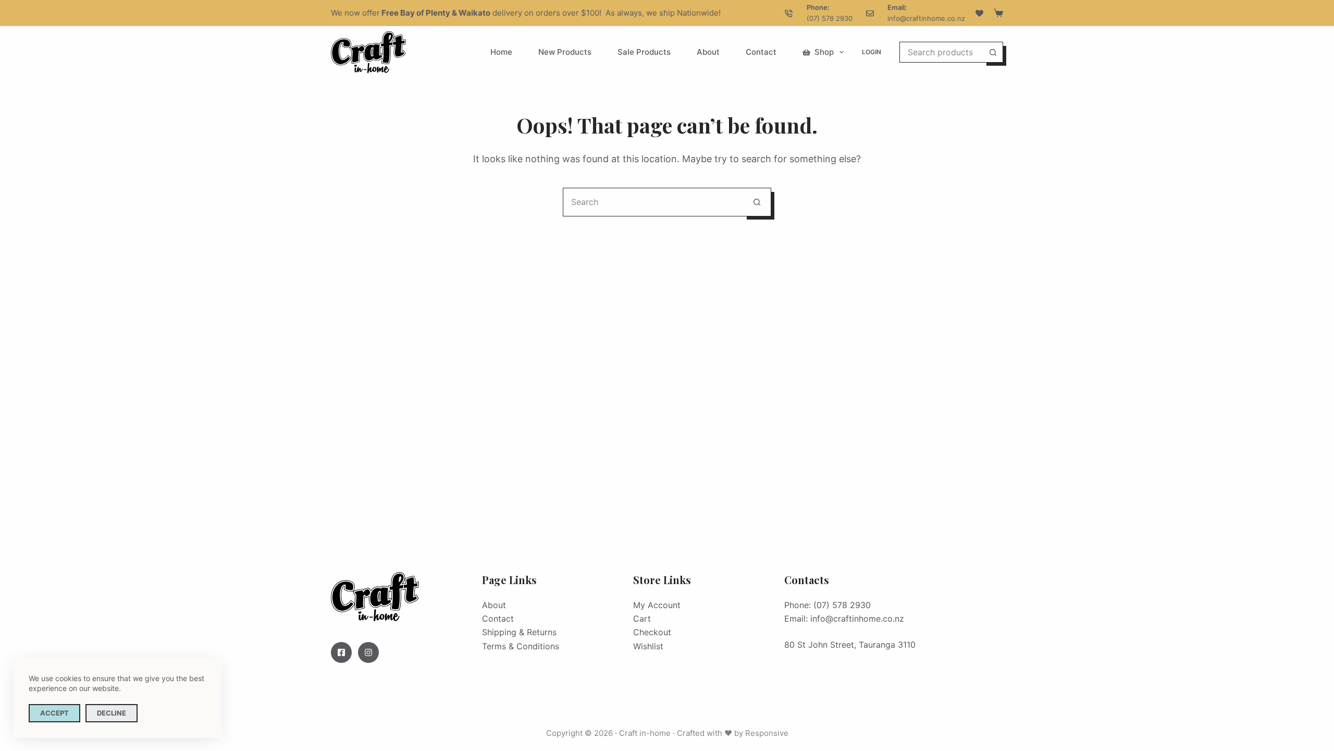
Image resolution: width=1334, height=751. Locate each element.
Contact (761, 52)
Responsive (766, 733)
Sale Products (644, 52)
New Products (564, 52)
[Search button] (993, 52)
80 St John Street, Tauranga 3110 (850, 644)
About (708, 52)
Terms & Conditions (520, 646)
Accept (54, 713)
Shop (824, 52)
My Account (657, 605)
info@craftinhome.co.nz (926, 18)
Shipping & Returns (519, 632)
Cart (642, 618)
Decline (111, 713)
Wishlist (648, 646)
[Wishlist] (979, 13)
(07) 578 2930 (830, 18)
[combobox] (941, 52)
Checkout (652, 632)
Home (501, 52)
